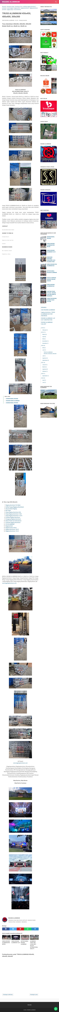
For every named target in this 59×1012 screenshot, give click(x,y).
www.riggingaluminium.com (9, 583)
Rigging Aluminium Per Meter (13, 505)
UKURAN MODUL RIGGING (12, 398)
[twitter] (13, 929)
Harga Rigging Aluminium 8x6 (13, 512)
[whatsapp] (27, 929)
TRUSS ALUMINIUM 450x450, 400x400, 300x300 (51, 279)
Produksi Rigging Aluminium (13, 517)
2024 (43, 378)
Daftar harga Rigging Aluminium (15, 507)
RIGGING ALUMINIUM (11, 2)
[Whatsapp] (56, 1009)
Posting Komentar (23, 20)
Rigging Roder (9, 526)
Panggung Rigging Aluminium (13, 519)
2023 (43, 373)
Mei (44, 338)
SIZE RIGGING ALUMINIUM (48, 310)
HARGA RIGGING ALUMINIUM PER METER (51, 245)
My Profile (8, 510)
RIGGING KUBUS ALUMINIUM (12, 400)
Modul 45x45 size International (13, 520)
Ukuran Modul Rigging (11, 508)
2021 (43, 362)
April (44, 336)
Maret (44, 334)
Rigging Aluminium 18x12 (12, 529)
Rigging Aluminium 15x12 (12, 531)
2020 (43, 345)
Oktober (45, 371)
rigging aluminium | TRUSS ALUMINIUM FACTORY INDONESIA (48, 314)
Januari (44, 364)
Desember (45, 343)
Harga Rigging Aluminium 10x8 (14, 514)
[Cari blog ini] (56, 2)
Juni (44, 349)
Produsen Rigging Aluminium (13, 522)
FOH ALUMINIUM (10, 524)
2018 (43, 327)
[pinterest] (20, 929)
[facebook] (5, 929)
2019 (43, 332)
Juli (44, 355)
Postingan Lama (34, 994)
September (45, 360)
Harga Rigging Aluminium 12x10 (14, 515)
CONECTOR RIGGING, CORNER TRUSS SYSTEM (52, 300)
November (45, 341)
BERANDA (43, 307)
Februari (45, 330)
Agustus (45, 358)
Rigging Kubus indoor (11, 527)
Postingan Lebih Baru (8, 994)
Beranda (29, 1004)
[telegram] (35, 929)
